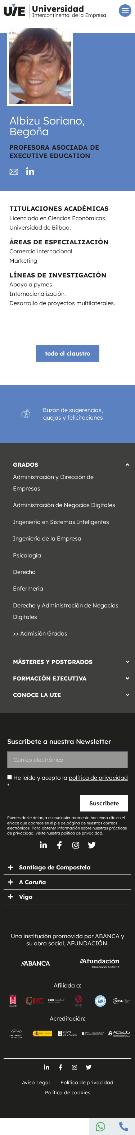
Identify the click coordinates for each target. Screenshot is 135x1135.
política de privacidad (98, 777)
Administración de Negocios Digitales (64, 504)
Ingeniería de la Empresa (47, 538)
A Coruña (32, 882)
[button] (67, 463)
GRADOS (25, 464)
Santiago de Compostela (55, 867)
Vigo (25, 896)
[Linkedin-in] (43, 845)
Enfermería (28, 588)
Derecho (24, 571)
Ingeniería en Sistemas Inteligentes (61, 521)
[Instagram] (76, 845)
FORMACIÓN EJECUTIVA (49, 678)
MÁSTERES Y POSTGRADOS (53, 661)
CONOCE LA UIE (37, 694)
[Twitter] (92, 845)
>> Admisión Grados (40, 633)
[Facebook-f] (59, 845)
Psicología (27, 555)
